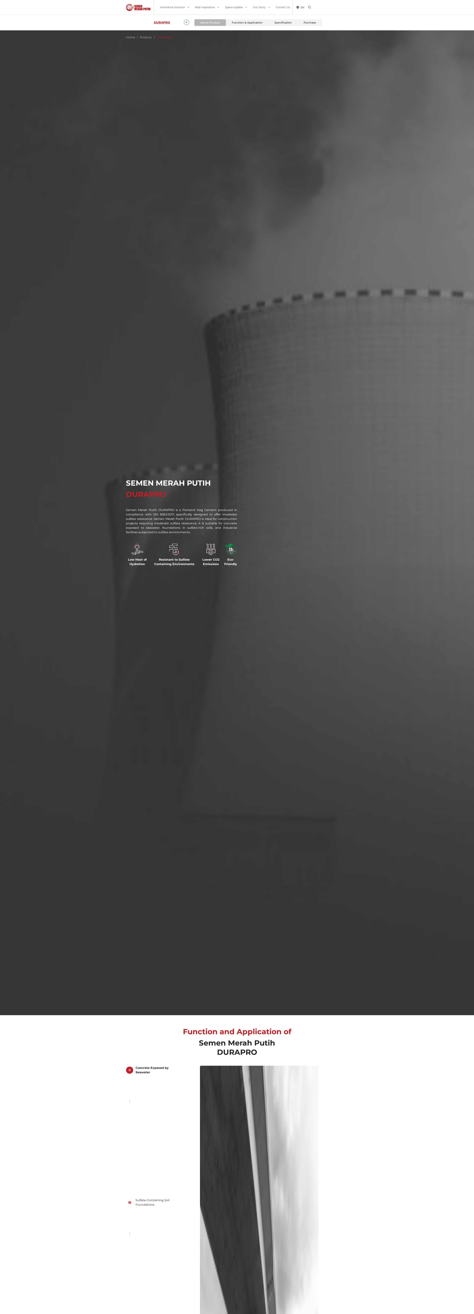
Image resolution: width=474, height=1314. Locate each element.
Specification (283, 22)
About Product (210, 22)
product (146, 37)
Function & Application (247, 22)
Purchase (310, 22)
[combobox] (170, 23)
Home (130, 37)
